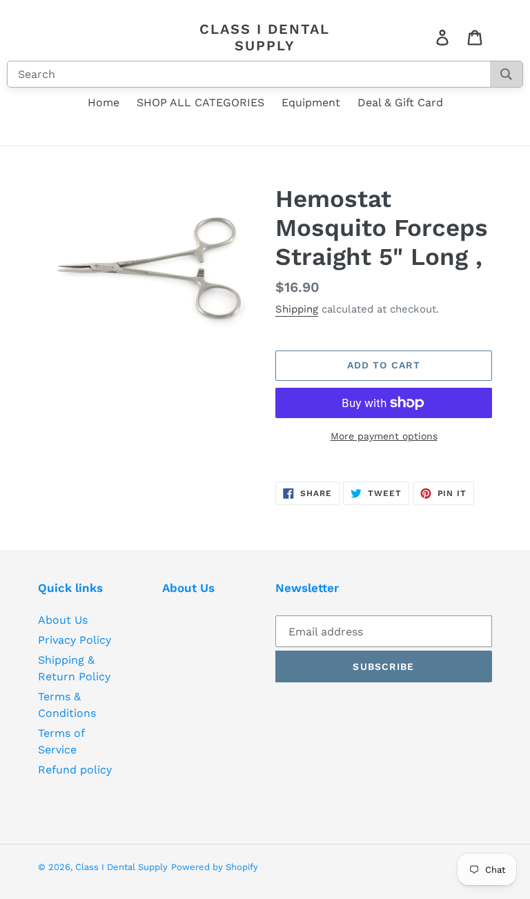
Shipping (296, 309)
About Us (63, 619)
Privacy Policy (74, 639)
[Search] (506, 74)
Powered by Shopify (214, 867)
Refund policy (75, 769)
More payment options (384, 436)
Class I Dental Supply (264, 37)
